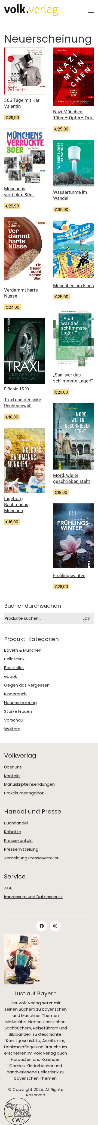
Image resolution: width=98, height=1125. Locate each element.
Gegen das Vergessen (27, 685)
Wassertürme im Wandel (70, 195)
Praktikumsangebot (24, 793)
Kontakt (12, 776)
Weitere (12, 729)
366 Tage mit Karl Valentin (22, 103)
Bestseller (14, 667)
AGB (8, 888)
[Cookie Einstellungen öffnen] (9, 1115)
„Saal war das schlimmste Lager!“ (73, 378)
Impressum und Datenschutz (33, 897)
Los (86, 618)
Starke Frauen (18, 711)
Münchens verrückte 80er (19, 191)
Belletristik (14, 659)
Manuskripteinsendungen (29, 784)
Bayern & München (22, 650)
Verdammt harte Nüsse (21, 293)
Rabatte (12, 832)
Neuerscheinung (20, 702)
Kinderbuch (15, 694)
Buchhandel (16, 823)
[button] (91, 10)
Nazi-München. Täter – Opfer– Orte (73, 114)
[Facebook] (41, 926)
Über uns (13, 767)
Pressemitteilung (21, 849)
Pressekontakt (18, 840)
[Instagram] (55, 926)
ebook (10, 676)
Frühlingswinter (69, 575)
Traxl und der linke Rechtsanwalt (22, 402)
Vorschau (13, 720)
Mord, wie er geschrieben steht (71, 478)
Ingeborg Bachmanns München (16, 504)
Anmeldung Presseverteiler (31, 858)
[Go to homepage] (31, 10)
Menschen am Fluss (73, 285)
